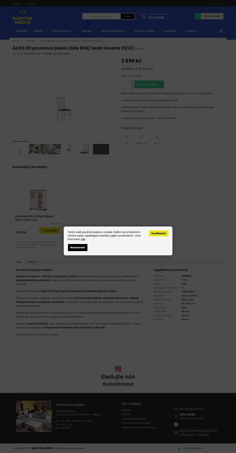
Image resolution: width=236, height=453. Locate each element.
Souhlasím (158, 233)
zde (83, 239)
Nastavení (77, 247)
